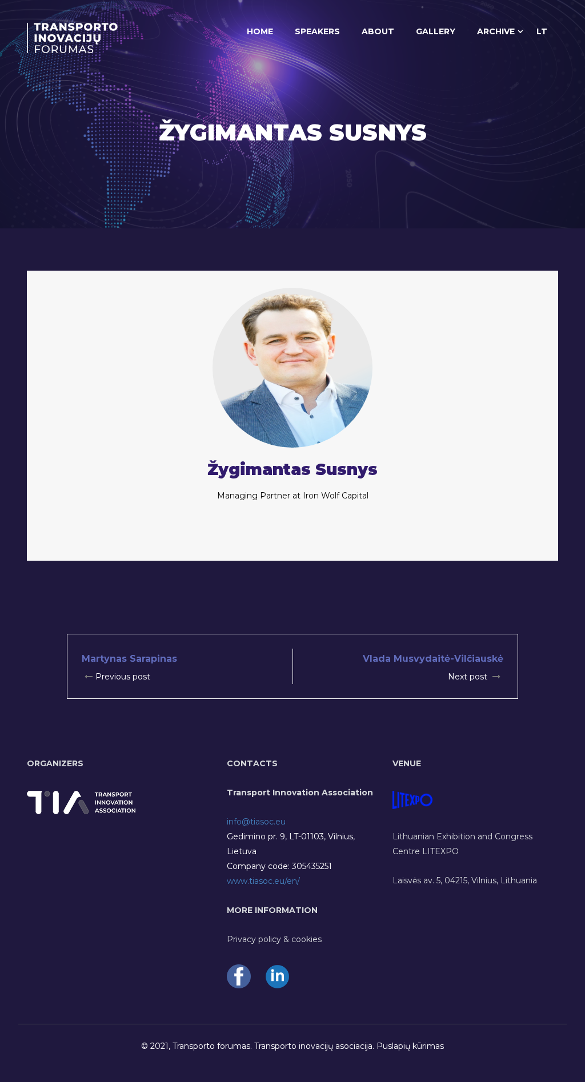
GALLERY (435, 31)
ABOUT (378, 31)
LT (541, 31)
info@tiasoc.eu (256, 821)
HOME (260, 31)
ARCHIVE (496, 31)
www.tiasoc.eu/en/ (263, 881)
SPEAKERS (317, 31)
